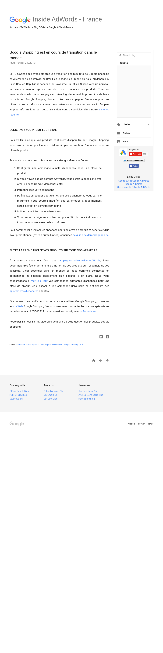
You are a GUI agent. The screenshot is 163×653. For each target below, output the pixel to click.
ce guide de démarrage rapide (90, 235)
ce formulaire (87, 311)
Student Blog (16, 398)
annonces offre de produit (28, 345)
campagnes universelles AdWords (78, 260)
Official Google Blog (19, 391)
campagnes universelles (52, 345)
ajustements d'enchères (24, 291)
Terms (150, 424)
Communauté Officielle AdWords (133, 187)
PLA (81, 345)
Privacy (141, 424)
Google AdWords (133, 184)
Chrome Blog (50, 395)
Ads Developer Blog (88, 391)
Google (132, 424)
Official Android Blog (54, 391)
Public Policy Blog (18, 395)
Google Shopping (71, 345)
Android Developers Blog (90, 395)
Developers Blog (86, 398)
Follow (135, 166)
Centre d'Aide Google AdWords (133, 180)
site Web (17, 306)
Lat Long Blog (50, 398)
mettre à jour (38, 280)
